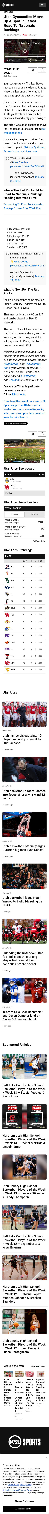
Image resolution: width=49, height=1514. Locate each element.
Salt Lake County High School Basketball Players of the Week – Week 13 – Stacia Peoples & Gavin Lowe (23, 1090)
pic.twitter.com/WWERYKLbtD (27, 265)
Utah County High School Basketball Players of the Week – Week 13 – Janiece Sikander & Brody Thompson (23, 1191)
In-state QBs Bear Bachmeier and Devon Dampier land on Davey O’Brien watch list (22, 1015)
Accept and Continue (24, 1509)
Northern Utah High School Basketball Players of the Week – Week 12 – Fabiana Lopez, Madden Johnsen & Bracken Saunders (23, 1294)
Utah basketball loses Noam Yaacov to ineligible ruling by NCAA (22, 901)
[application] (25, 51)
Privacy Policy (26, 1485)
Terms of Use (13, 1485)
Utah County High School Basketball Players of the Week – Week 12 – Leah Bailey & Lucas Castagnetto (23, 1346)
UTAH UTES (8, 12)
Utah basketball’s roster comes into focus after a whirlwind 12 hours (24, 794)
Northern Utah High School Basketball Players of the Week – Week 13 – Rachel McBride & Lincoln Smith (23, 1141)
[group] (8, 60)
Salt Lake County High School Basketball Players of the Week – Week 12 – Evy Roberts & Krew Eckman (23, 1241)
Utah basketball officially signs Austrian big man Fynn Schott (23, 848)
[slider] (25, 56)
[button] (25, 51)
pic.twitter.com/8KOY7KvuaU (27, 166)
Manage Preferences (24, 1501)
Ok (46, 1457)
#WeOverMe (20, 162)
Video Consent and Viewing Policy (17, 1490)
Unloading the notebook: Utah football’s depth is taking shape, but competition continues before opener (22, 958)
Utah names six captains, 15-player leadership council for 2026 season (22, 739)
